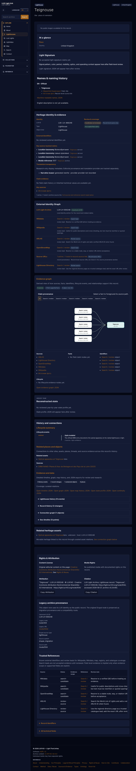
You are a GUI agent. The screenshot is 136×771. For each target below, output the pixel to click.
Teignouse (73, 149)
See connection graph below (105, 539)
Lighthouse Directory (46, 360)
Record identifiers (48, 723)
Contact (35, 766)
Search (24, 17)
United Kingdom (126, 5)
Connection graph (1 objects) (52, 513)
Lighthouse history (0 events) (52, 499)
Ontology (83, 766)
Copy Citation (91, 592)
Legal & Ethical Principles (71, 763)
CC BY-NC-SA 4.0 (51, 754)
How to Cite (105, 763)
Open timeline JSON (44, 491)
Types (76, 766)
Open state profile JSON (101, 491)
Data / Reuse (52, 766)
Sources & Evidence (65, 766)
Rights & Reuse (62, 572)
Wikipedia (42, 370)
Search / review (63, 219)
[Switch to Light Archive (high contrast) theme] (3, 10)
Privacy (84, 763)
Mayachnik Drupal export (52, 91)
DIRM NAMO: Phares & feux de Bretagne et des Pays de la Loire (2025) (67, 466)
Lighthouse (116, 5)
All (39, 298)
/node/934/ (43, 629)
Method (43, 766)
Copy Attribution (47, 592)
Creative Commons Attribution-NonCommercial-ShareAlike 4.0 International (59, 569)
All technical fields (48, 731)
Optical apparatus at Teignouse (51, 459)
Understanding (44, 763)
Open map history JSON (80, 491)
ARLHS (41, 357)
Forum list (92, 766)
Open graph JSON (61, 491)
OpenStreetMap (44, 364)
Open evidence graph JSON (47, 387)
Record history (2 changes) (51, 506)
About (35, 763)
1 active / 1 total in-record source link (72, 256)
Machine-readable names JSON (49, 98)
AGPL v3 (43, 751)
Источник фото (49, 93)
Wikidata (41, 367)
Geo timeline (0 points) (49, 520)
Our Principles (56, 763)
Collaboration (125, 763)
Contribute (115, 763)
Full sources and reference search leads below (78, 195)
